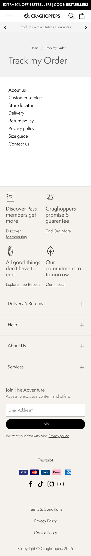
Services (16, 367)
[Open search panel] (71, 16)
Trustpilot (45, 461)
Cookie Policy (45, 533)
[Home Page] (42, 16)
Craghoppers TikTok (41, 484)
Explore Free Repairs (23, 285)
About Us (17, 346)
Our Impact (55, 285)
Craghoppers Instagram (51, 484)
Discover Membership (16, 234)
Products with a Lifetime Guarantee (46, 27)
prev (5, 27)
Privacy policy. (59, 436)
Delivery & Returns (25, 303)
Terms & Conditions (45, 510)
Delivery (16, 113)
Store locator (20, 105)
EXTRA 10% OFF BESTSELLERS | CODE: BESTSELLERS (45, 5)
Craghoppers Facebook (31, 484)
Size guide (18, 136)
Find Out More (58, 231)
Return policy (21, 121)
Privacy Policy (45, 521)
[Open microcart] (82, 16)
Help (12, 325)
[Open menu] (9, 16)
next (86, 27)
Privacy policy (21, 128)
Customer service (25, 98)
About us (17, 90)
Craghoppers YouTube (61, 484)
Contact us (18, 144)
